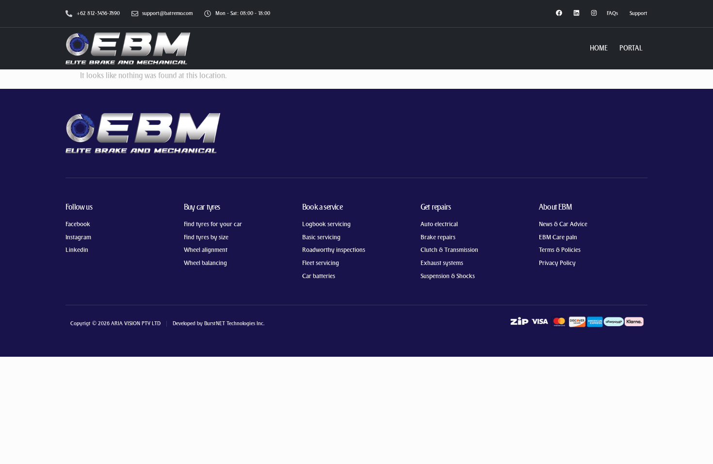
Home (599, 48)
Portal (631, 48)
